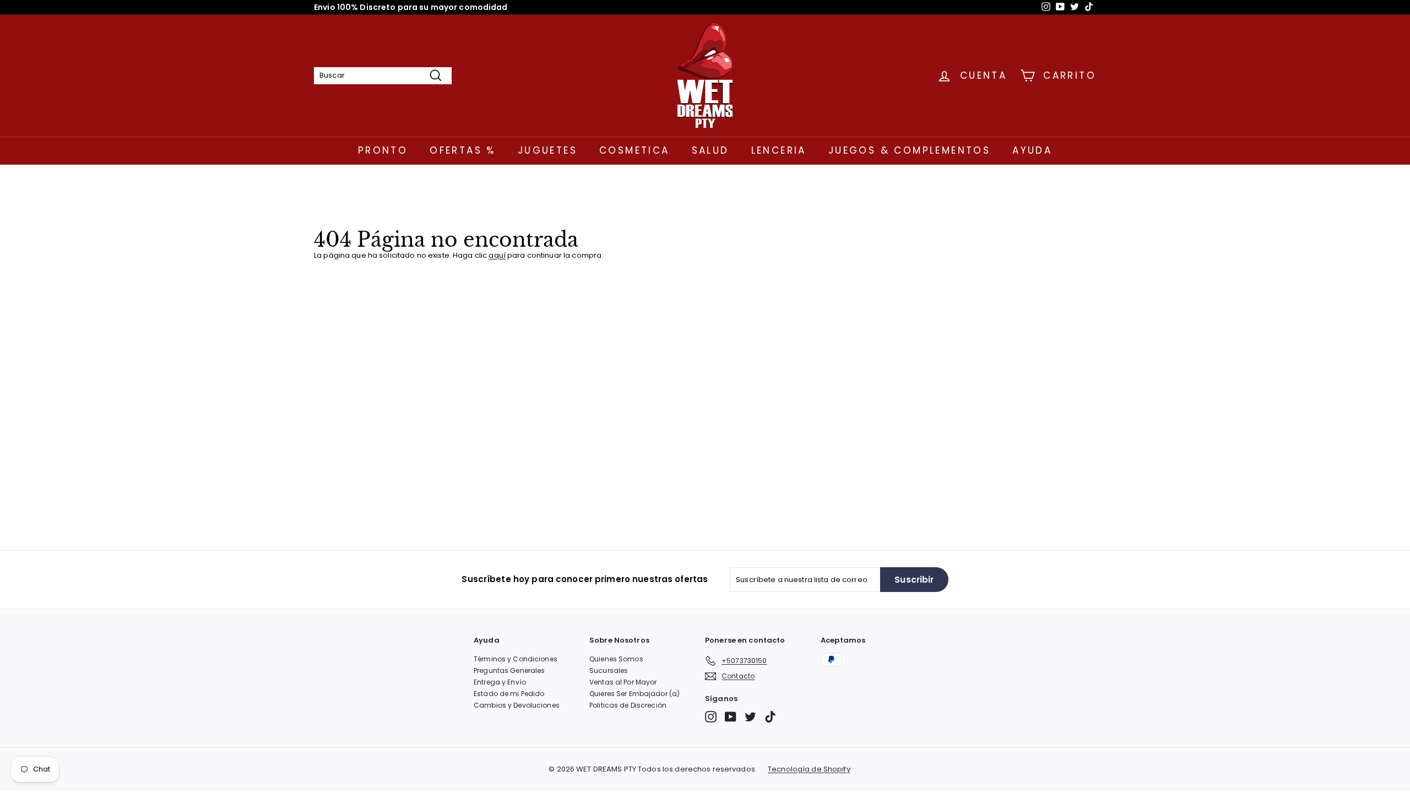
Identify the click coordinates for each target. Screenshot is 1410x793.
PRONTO (383, 150)
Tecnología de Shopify (809, 769)
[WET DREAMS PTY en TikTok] (770, 717)
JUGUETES (547, 150)
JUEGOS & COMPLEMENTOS (909, 150)
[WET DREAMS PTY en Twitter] (750, 717)
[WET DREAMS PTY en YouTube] (730, 717)
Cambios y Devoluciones (517, 705)
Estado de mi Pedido (509, 693)
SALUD (710, 150)
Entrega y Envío (500, 682)
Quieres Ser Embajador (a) (634, 693)
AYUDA (1032, 150)
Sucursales (608, 670)
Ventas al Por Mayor (623, 682)
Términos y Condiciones (515, 659)
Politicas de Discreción (627, 705)
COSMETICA (634, 150)
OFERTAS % (463, 150)
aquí (497, 255)
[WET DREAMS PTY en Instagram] (711, 717)
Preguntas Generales (509, 670)
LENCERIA (778, 150)
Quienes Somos (616, 659)
